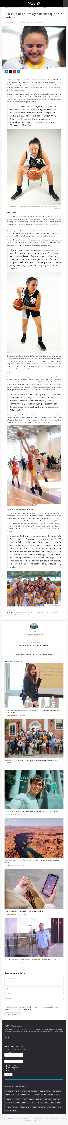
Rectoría (47, 1105)
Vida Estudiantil (37, 7)
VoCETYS (45, 7)
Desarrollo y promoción (54, 1094)
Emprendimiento (33, 1097)
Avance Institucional (33, 1091)
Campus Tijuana (11, 865)
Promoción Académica (37, 1105)
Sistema (34, 1107)
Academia (17, 1091)
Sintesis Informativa (24, 1107)
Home (6, 7)
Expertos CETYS (9, 1099)
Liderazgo (17, 1102)
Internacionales (57, 1099)
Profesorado (25, 1105)
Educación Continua (21, 1097)
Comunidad (35, 1094)
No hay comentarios (38, 22)
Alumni (24, 1091)
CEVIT (29, 1094)
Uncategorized (42, 1107)
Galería (25, 1099)
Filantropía (18, 1099)
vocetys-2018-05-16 (13, 614)
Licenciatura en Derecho (41, 80)
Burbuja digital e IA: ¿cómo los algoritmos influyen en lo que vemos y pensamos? (31, 811)
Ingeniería (31, 1099)
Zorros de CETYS (25, 614)
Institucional (47, 1099)
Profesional (17, 1105)
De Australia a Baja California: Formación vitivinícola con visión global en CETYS (31, 960)
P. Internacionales (43, 1102)
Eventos (41, 1097)
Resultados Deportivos (11, 1107)
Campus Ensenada (12, 715)
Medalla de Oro (39, 613)
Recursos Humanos (56, 1105)
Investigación (8, 1102)
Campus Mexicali (14, 7)
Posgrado (58, 1102)
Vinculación (8, 1110)
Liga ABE (30, 613)
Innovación (39, 1099)
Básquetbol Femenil (20, 613)
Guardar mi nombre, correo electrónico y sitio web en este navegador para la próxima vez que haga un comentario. (32, 1008)
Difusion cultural (9, 1097)
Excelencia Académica (51, 1097)
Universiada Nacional (18, 90)
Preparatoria (8, 1105)
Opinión (24, 1102)
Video (60, 1107)
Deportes (22, 7)
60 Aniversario (9, 1091)
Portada (29, 7)
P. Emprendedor (32, 1102)
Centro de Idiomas (21, 1094)
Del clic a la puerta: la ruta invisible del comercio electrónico (24, 911)
